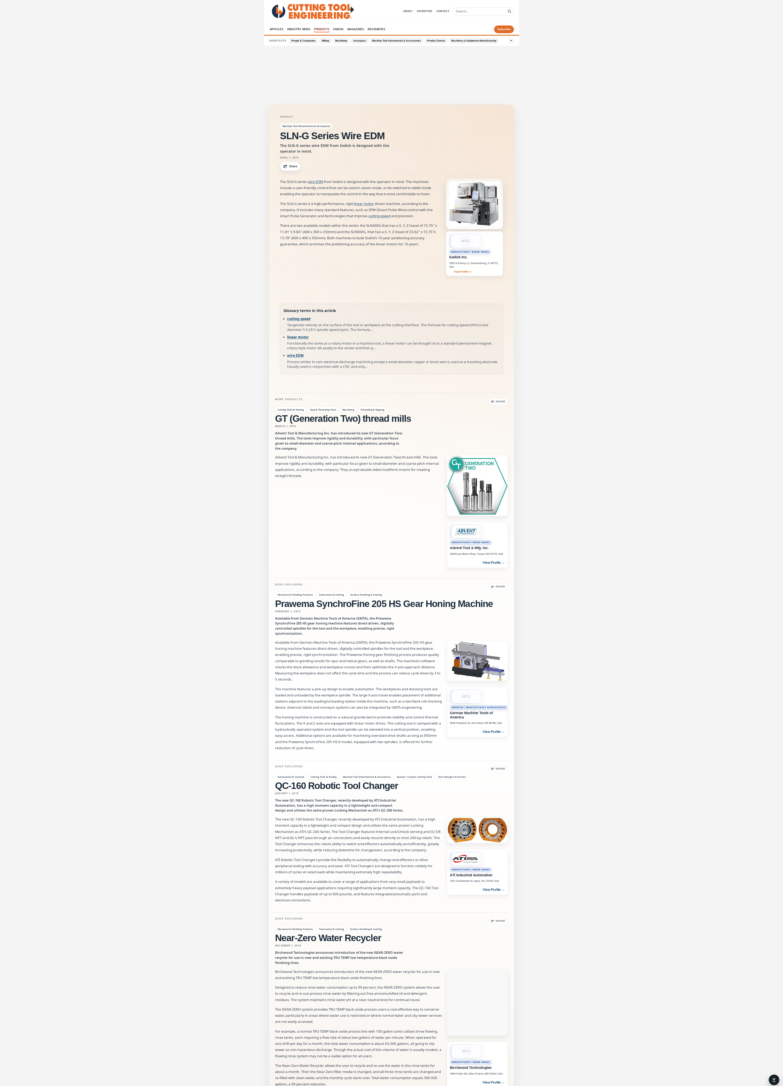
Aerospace (359, 40)
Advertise (424, 11)
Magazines (355, 29)
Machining (341, 40)
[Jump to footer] (774, 1080)
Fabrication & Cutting (331, 594)
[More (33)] (511, 40)
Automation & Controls (291, 776)
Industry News (298, 29)
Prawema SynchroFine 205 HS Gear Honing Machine (384, 603)
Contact (442, 11)
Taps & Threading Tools (323, 409)
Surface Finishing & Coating (366, 594)
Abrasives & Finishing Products (295, 594)
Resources (376, 29)
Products (321, 29)
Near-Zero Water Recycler (328, 938)
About (408, 11)
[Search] (509, 11)
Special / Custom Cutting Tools (414, 776)
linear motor (364, 203)
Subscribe (504, 29)
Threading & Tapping (372, 409)
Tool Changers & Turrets (452, 776)
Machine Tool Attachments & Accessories (396, 40)
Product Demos (436, 40)
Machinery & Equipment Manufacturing (473, 40)
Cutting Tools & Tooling (291, 409)
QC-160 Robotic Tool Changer (336, 785)
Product (286, 117)
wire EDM (315, 181)
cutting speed (379, 216)
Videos (338, 29)
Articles (276, 29)
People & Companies (303, 40)
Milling (325, 40)
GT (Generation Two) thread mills (343, 418)
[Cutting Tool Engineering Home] (313, 11)
